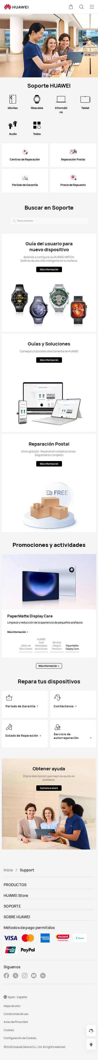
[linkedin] (43, 976)
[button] (70, 7)
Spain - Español (17, 997)
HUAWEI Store (16, 895)
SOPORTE (12, 906)
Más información (16, 632)
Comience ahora (49, 788)
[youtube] (33, 976)
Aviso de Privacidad (16, 1022)
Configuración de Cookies (20, 1038)
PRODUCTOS (15, 884)
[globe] (5, 997)
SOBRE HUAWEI (17, 917)
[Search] (13, 220)
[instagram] (24, 976)
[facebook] (6, 976)
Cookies (9, 1030)
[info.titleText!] (9, 697)
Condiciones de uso (16, 1014)
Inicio (8, 869)
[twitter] (15, 976)
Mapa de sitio (12, 1006)
